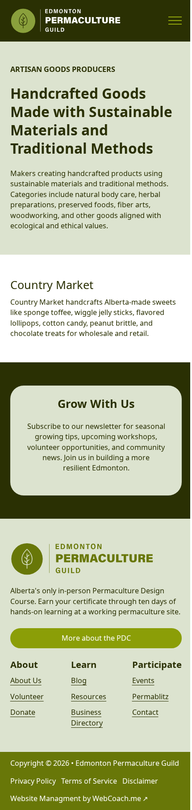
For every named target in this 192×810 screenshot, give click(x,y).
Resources (88, 696)
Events (143, 680)
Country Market (51, 284)
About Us (26, 680)
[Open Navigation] (175, 21)
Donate (22, 712)
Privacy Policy (33, 781)
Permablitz (150, 696)
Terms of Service (89, 781)
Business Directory (87, 717)
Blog (79, 680)
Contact (145, 712)
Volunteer (27, 696)
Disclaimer (140, 781)
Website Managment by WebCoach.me (75, 798)
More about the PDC (96, 638)
